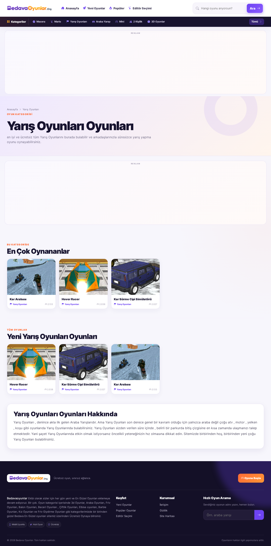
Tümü (254, 21)
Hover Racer (71, 299)
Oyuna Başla (252, 478)
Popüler (118, 8)
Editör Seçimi (142, 8)
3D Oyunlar (158, 21)
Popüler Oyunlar (126, 510)
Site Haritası (167, 516)
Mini (121, 21)
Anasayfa (72, 8)
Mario (57, 21)
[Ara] (259, 515)
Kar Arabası (18, 299)
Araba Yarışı (103, 21)
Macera (41, 21)
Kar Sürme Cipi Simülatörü (133, 299)
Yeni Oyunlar (96, 8)
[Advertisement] (135, 63)
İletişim (164, 504)
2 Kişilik (137, 21)
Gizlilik (163, 510)
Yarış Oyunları (78, 21)
